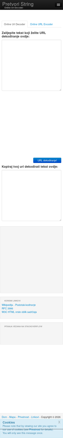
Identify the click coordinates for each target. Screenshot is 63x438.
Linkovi (35, 417)
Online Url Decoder (14, 24)
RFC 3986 (7, 308)
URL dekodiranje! (47, 160)
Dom (4, 417)
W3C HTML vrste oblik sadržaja (19, 312)
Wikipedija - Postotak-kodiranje (19, 305)
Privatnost (23, 417)
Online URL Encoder (41, 24)
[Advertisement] (31, 433)
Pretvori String (18, 3)
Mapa (12, 417)
